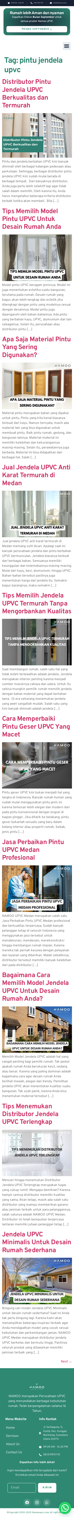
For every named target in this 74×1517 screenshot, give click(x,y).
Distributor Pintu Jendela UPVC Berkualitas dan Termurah (26, 94)
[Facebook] (27, 1502)
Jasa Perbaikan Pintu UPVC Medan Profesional (33, 850)
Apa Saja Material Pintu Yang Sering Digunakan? (36, 348)
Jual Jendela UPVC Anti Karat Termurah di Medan (36, 476)
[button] (67, 46)
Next (66, 1362)
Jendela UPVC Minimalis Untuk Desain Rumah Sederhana (36, 1243)
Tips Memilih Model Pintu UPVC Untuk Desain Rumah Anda (31, 219)
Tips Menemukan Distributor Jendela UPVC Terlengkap (30, 1115)
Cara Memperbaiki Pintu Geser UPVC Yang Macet (36, 727)
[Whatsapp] (47, 1502)
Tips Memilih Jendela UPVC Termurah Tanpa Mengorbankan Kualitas (36, 604)
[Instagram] (37, 1502)
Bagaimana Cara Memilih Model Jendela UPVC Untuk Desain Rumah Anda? (35, 987)
